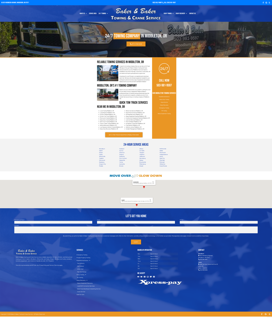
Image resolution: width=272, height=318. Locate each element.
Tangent (141, 152)
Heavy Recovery (180, 13)
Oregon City (102, 164)
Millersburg (142, 164)
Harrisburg (142, 158)
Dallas (161, 150)
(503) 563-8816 (203, 270)
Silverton (122, 152)
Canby (101, 154)
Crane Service (81, 291)
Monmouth (163, 152)
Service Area (92, 13)
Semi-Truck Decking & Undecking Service (89, 289)
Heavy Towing (168, 13)
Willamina (162, 164)
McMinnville (163, 148)
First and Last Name (19, 219)
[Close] (153, 182)
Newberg (101, 162)
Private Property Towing (83, 257)
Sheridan (162, 160)
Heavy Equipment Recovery (85, 283)
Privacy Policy (43, 265)
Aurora (121, 150)
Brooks (121, 166)
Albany (141, 148)
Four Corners (123, 158)
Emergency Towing (164, 108)
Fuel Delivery (80, 263)
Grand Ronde (163, 166)
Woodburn (102, 148)
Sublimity (122, 156)
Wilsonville (102, 156)
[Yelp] (269, 2)
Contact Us (192, 13)
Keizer (101, 152)
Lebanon (141, 154)
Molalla (101, 166)
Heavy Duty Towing (164, 99)
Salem (101, 150)
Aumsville (122, 164)
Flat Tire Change (81, 272)
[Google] (266, 2)
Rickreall (162, 162)
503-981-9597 (164, 85)
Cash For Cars (80, 294)
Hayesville (122, 160)
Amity (161, 156)
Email (98, 219)
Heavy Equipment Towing (164, 113)
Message (16, 225)
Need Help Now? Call (160, 2)
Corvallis (141, 150)
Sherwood (102, 160)
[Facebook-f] (263, 2)
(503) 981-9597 (171, 2)
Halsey (141, 160)
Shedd (141, 166)
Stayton (121, 154)
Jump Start (80, 269)
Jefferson (142, 156)
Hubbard (121, 148)
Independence (164, 154)
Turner (121, 162)
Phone (182, 219)
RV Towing (164, 110)
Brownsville (142, 162)
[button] (144, 187)
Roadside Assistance (164, 96)
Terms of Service (54, 265)
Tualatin (101, 158)
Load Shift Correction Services (86, 286)
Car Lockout (80, 266)
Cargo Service (164, 102)
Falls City (162, 158)
